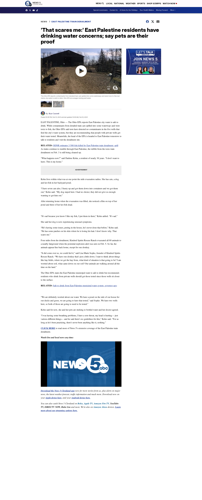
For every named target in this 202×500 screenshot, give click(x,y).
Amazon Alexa (100, 406)
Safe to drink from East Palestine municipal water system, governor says (85, 285)
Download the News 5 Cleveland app (58, 390)
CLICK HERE (48, 328)
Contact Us (114, 10)
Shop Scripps (154, 3)
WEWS (30, 10)
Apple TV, (88, 403)
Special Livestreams (100, 10)
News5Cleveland (27, 10)
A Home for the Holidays (129, 10)
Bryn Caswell (54, 113)
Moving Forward (162, 10)
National (119, 3)
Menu (99, 3)
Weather (130, 3)
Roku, (80, 403)
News (44, 21)
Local (109, 3)
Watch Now (169, 3)
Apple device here (53, 397)
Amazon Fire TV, (102, 403)
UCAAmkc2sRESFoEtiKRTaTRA (34, 10)
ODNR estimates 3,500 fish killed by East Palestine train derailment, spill (85, 145)
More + (172, 10)
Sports (141, 3)
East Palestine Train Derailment (71, 21)
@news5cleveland (37, 10)
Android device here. (80, 397)
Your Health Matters (147, 10)
